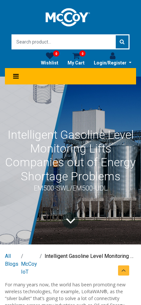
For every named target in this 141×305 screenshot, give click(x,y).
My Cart (76, 58)
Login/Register (111, 62)
